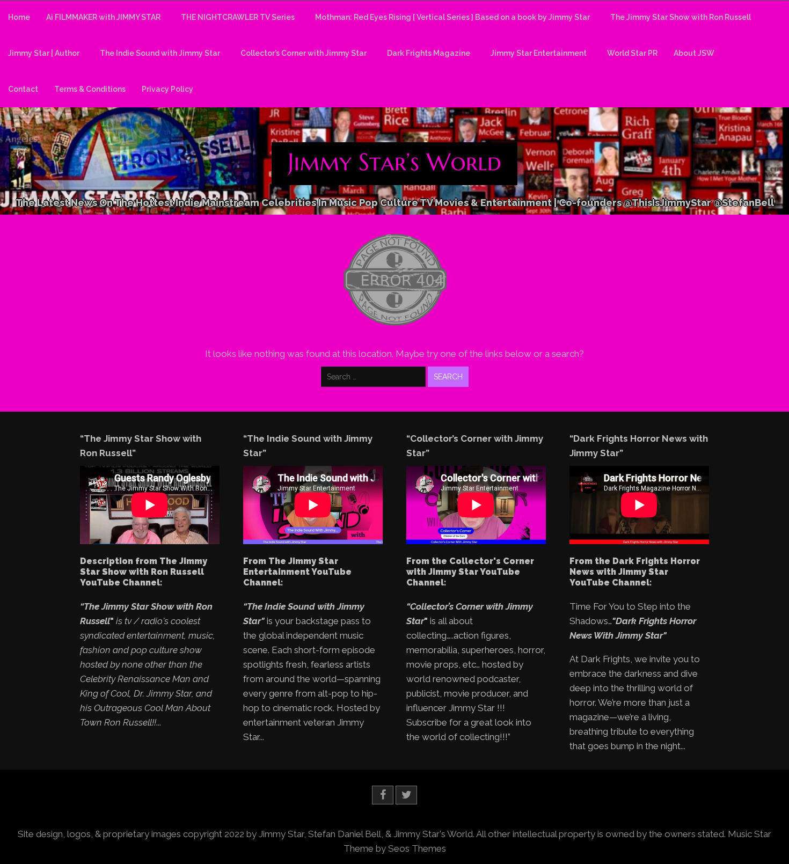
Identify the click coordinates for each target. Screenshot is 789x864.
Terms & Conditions (90, 89)
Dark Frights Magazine (428, 53)
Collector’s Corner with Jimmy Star (303, 53)
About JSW (694, 53)
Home (19, 17)
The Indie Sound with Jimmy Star (160, 53)
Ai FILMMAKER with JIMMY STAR (103, 17)
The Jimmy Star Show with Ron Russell (680, 17)
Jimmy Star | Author (43, 53)
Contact (23, 89)
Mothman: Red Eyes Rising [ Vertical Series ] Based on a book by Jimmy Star (452, 17)
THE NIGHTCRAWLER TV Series (238, 17)
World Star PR (632, 53)
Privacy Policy (167, 89)
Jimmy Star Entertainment (539, 53)
